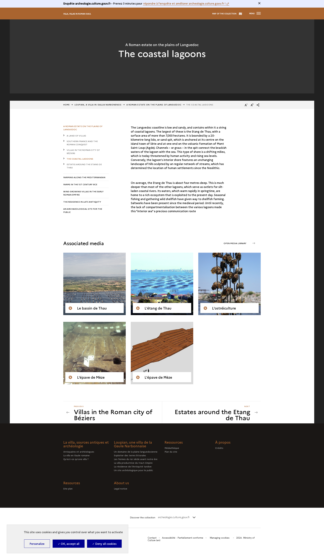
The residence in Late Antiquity (82, 201)
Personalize (37, 543)
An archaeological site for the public (82, 210)
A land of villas (76, 135)
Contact (152, 537)
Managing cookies (220, 537)
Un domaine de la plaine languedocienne (135, 451)
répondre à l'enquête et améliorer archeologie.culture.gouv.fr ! (184, 3)
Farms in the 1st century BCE (80, 184)
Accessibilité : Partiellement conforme (182, 537)
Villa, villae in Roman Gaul (77, 13)
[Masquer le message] (259, 3)
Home (66, 104)
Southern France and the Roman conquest (82, 143)
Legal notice (120, 488)
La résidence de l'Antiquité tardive (133, 466)
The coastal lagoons (80, 158)
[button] (258, 105)
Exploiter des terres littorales (130, 455)
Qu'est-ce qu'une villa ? (76, 458)
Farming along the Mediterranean (84, 177)
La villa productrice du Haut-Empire (133, 462)
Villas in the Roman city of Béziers (83, 151)
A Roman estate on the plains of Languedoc (153, 104)
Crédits (219, 447)
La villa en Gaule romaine (76, 455)
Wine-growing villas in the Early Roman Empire (83, 193)
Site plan (68, 488)
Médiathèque (172, 447)
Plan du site (171, 451)
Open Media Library (235, 243)
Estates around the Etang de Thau (84, 166)
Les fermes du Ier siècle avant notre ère (135, 458)
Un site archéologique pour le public (133, 470)
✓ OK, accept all (68, 543)
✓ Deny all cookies (104, 543)
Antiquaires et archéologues (78, 451)
